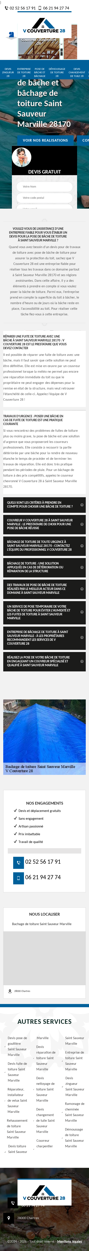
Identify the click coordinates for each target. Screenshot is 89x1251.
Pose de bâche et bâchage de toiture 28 (39, 78)
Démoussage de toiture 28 (57, 73)
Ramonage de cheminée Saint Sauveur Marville (74, 1112)
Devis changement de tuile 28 (77, 73)
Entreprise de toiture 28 (24, 73)
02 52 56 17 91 (22, 8)
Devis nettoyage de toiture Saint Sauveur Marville (45, 1089)
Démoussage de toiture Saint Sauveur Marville (74, 1138)
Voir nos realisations (45, 140)
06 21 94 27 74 (55, 8)
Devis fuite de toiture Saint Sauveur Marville (17, 1072)
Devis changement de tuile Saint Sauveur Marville (45, 1121)
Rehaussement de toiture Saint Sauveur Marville (17, 1129)
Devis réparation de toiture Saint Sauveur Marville (46, 1058)
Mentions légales (69, 1241)
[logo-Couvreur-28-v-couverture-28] (44, 24)
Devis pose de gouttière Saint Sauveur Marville (17, 1047)
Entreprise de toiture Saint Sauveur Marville (74, 1061)
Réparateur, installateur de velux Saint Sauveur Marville (17, 1101)
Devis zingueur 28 (8, 73)
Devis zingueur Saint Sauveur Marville (74, 1087)
